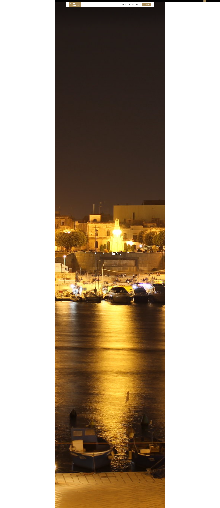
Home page (121, 4)
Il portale (127, 4)
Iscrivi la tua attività (146, 4)
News (133, 4)
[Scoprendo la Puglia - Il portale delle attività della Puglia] (75, 6)
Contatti (138, 4)
